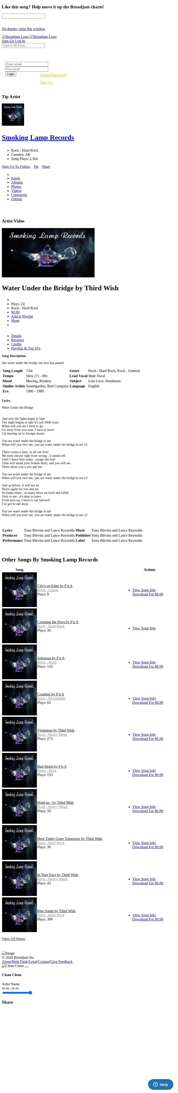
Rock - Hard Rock (50, 626)
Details (16, 336)
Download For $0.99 (147, 594)
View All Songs (13, 939)
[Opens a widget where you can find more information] (160, 1085)
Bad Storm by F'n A (52, 766)
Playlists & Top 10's (25, 348)
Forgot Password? (53, 75)
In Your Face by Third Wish (57, 875)
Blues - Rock (47, 662)
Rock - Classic (48, 590)
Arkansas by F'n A (51, 658)
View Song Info (144, 590)
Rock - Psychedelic (51, 698)
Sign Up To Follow (16, 167)
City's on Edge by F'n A (55, 586)
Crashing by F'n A (50, 694)
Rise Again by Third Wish (56, 911)
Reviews (17, 340)
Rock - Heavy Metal (52, 734)
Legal (33, 962)
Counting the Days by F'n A (58, 622)
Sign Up (46, 83)
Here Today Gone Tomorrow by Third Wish (69, 839)
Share (46, 167)
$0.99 (15, 312)
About (6, 962)
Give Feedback (61, 962)
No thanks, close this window (23, 29)
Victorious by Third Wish (55, 730)
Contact (43, 962)
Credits (16, 344)
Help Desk (20, 962)
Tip (36, 167)
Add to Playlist (22, 316)
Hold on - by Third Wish (55, 803)
